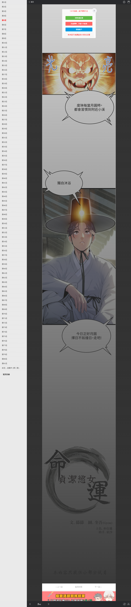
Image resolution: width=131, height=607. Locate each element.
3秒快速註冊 (79, 18)
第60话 (4, 269)
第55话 (4, 246)
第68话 (4, 305)
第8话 (4, 34)
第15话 (4, 65)
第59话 (4, 264)
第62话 (4, 278)
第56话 (4, 251)
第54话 (4, 241)
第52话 (4, 232)
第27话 (4, 120)
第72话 (4, 323)
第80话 (4, 359)
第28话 (4, 124)
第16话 (4, 70)
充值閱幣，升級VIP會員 (79, 23)
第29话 (4, 129)
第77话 (4, 345)
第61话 (4, 273)
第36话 (4, 160)
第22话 (4, 97)
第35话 (4, 156)
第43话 (4, 192)
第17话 (4, 74)
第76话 (4, 341)
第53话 (4, 237)
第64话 (4, 287)
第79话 (4, 354)
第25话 (4, 111)
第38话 (4, 169)
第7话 (4, 29)
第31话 (4, 138)
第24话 (4, 106)
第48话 (4, 214)
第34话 (4, 151)
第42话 (4, 187)
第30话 (4, 133)
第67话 (4, 300)
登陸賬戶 (79, 29)
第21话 (4, 92)
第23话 (4, 102)
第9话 (4, 38)
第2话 (4, 7)
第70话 (4, 314)
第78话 (4, 350)
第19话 (4, 83)
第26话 (4, 115)
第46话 (4, 205)
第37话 (4, 165)
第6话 (4, 25)
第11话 (4, 47)
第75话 (4, 336)
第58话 (4, 260)
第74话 (4, 332)
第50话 (4, 223)
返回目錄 (6, 374)
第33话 (4, 147)
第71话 (4, 318)
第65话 (4, 291)
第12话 (4, 52)
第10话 (4, 43)
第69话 (4, 309)
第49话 (4, 219)
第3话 (4, 11)
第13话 (4, 56)
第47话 (4, 210)
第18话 (4, 79)
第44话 (4, 196)
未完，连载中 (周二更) (10, 368)
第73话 (4, 327)
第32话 (4, 142)
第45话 (4, 201)
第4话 (4, 16)
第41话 (4, 183)
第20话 (4, 88)
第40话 (4, 178)
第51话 (4, 228)
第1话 (4, 2)
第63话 (4, 282)
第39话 (4, 174)
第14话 (4, 61)
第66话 (4, 296)
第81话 (4, 363)
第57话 (4, 255)
